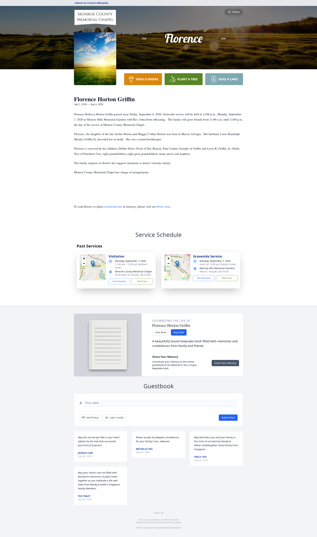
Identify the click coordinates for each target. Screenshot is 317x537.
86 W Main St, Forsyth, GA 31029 (133, 274)
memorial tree (114, 206)
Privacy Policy (149, 522)
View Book (160, 332)
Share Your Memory (225, 363)
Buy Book (179, 332)
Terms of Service (167, 522)
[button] (93, 264)
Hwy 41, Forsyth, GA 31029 (214, 271)
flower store (163, 206)
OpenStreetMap (162, 527)
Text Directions (119, 281)
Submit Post (228, 417)
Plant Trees (142, 281)
